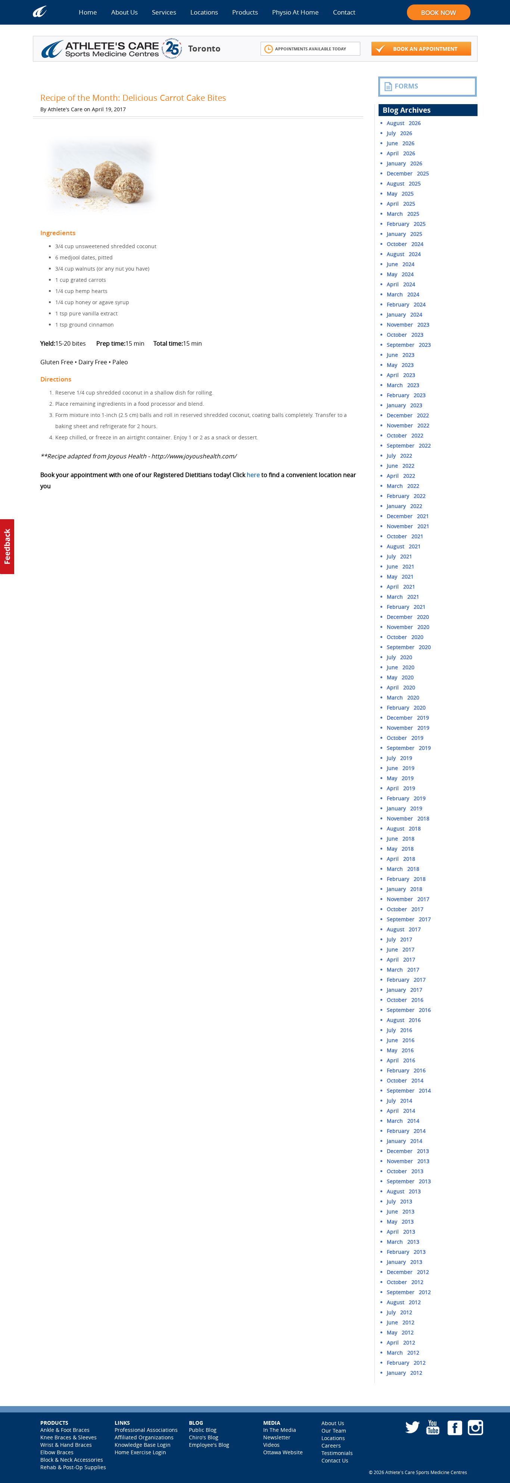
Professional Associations (146, 1430)
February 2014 (406, 1130)
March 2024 (403, 294)
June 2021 (400, 566)
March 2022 (403, 485)
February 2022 (406, 495)
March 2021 (403, 596)
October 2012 (405, 1282)
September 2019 (409, 747)
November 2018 (408, 818)
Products (245, 12)
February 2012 (406, 1362)
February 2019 (406, 798)
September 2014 (409, 1090)
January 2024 (404, 314)
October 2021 (405, 536)
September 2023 (409, 344)
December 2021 (408, 516)
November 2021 (408, 526)
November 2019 (408, 727)
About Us (124, 12)
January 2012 (404, 1372)
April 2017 (401, 959)
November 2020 (408, 626)
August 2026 (404, 123)
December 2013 (408, 1151)
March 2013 (403, 1241)
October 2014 (405, 1080)
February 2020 (406, 707)
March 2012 (403, 1352)
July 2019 (399, 757)
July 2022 (399, 455)
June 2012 (400, 1322)
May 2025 (400, 193)
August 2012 (404, 1302)
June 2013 (400, 1211)
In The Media (279, 1430)
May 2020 (400, 677)
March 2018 (403, 868)
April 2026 (401, 153)
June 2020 (400, 667)
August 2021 (404, 546)
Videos (271, 1445)
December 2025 (408, 173)
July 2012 (399, 1312)
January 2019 (404, 808)
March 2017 (403, 969)
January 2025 (404, 233)
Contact (344, 12)
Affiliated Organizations (144, 1437)
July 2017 (399, 939)
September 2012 (409, 1292)
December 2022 (408, 415)
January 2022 (404, 506)
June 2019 (400, 768)
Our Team (333, 1430)
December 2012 (408, 1271)
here (253, 475)
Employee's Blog (209, 1445)
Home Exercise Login (140, 1452)
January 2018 (404, 888)
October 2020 (405, 637)
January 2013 (404, 1261)
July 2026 (399, 133)
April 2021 (401, 586)
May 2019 (400, 778)
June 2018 (400, 838)
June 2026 (400, 143)
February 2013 (406, 1251)
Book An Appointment (425, 48)
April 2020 (401, 687)
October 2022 (405, 435)
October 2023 (405, 334)
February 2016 (406, 1070)
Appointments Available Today (310, 49)
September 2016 (409, 1009)
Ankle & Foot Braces (65, 1430)
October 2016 (405, 999)
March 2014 (403, 1120)
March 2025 (403, 213)
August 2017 (404, 929)
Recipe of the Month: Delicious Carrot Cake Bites (133, 97)
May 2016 (400, 1050)
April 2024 (401, 284)
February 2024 (406, 304)
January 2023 (404, 405)
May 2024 (400, 274)
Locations (204, 12)
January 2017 (404, 989)
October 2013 (405, 1171)
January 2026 (404, 163)
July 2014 (399, 1100)
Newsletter (276, 1437)
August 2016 (404, 1020)
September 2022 (409, 445)
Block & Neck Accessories (71, 1459)
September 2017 (409, 919)
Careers (331, 1445)
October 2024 (405, 243)
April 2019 (401, 788)
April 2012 (401, 1342)
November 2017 (408, 899)
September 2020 (409, 647)
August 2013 (404, 1191)
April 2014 (401, 1110)
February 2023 (406, 395)
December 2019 (408, 717)
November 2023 (408, 324)
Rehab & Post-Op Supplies (73, 1467)
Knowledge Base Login (143, 1445)
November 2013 (408, 1161)
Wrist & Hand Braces (66, 1445)
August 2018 (404, 828)
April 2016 (401, 1060)
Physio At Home (295, 12)
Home (88, 12)
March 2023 (403, 385)
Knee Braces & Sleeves (68, 1437)
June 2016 (400, 1040)
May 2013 (400, 1221)
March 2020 (403, 697)
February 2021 (406, 606)
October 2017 (405, 909)
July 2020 (399, 657)
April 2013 (401, 1231)
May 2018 (400, 848)
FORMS (406, 86)
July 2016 (399, 1030)
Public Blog (203, 1430)
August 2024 (404, 254)
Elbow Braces (57, 1452)
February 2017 (406, 979)
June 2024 (400, 264)
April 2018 (401, 858)
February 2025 (406, 223)
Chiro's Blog (203, 1437)
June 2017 (400, 949)
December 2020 (408, 616)
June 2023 (400, 354)
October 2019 (405, 737)
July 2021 (399, 556)
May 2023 (400, 364)
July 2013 (399, 1201)
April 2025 (401, 203)
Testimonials (337, 1453)
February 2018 (406, 878)
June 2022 (400, 465)
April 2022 (401, 475)
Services (164, 12)
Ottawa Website (283, 1452)
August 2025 (404, 183)
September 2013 (409, 1181)
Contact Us (334, 1460)
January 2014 (404, 1140)
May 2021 (400, 576)
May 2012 (400, 1332)
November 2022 (408, 425)
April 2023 (401, 374)
